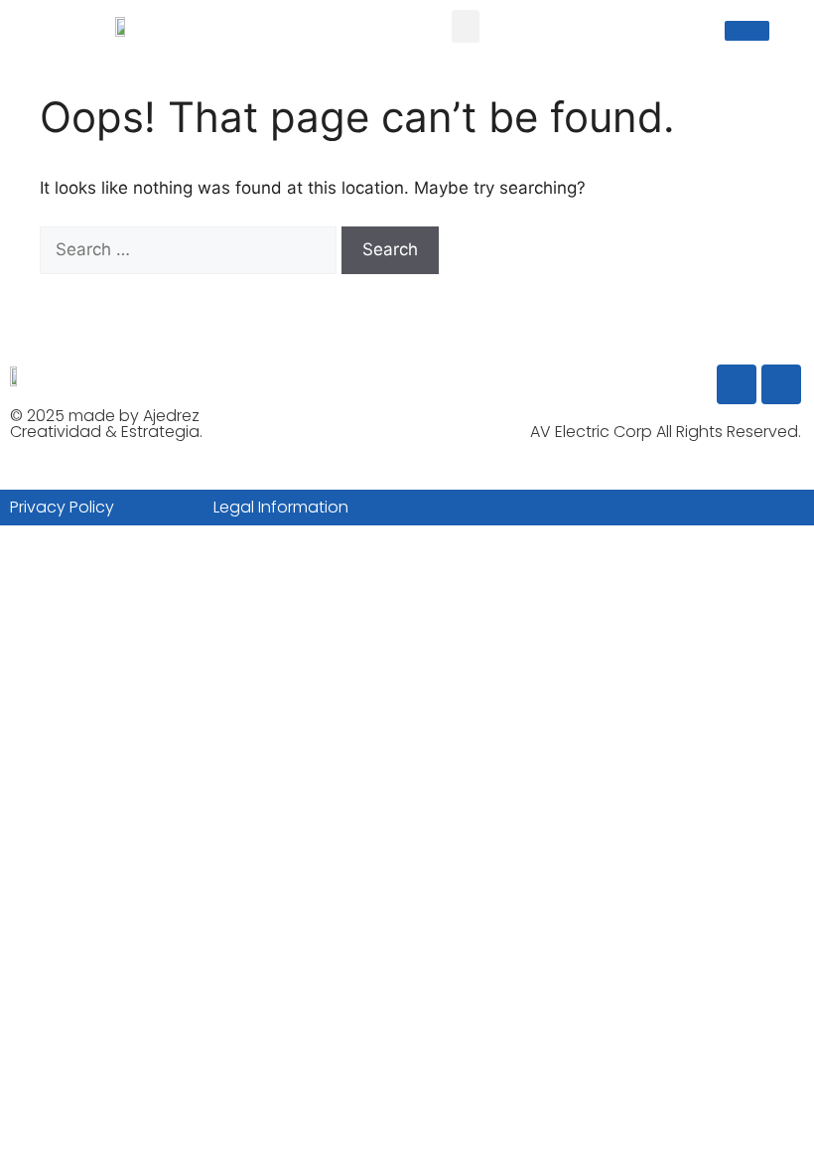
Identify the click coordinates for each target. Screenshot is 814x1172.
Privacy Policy (62, 507)
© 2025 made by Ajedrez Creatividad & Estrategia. (106, 423)
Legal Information (280, 507)
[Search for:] (190, 249)
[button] (465, 26)
